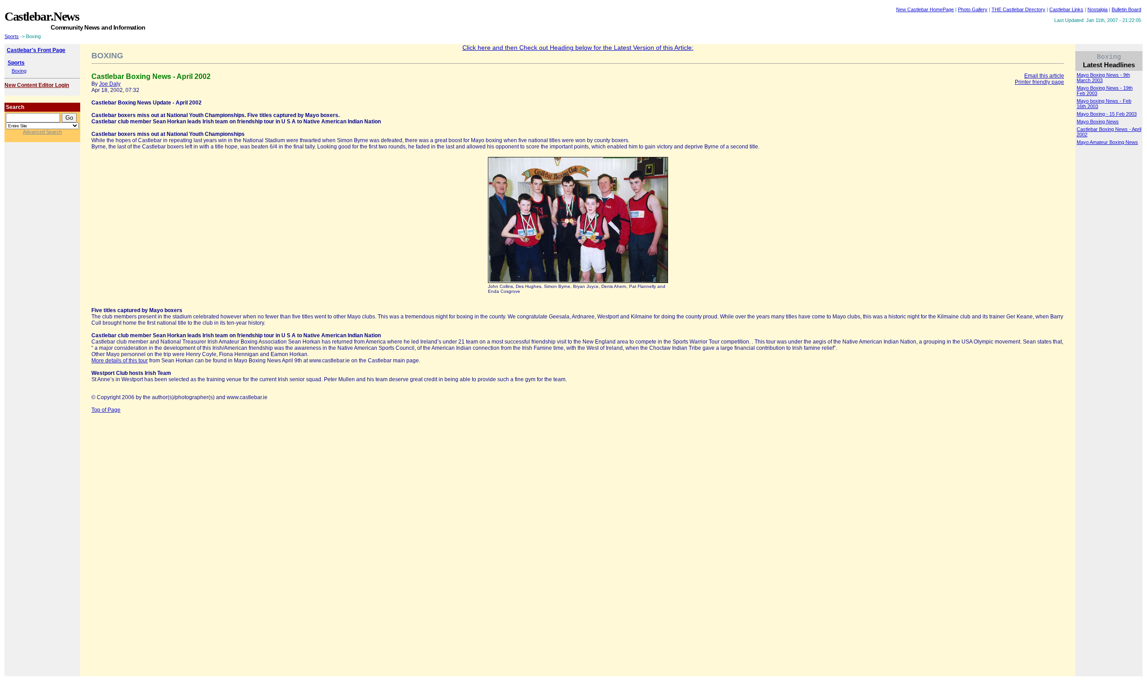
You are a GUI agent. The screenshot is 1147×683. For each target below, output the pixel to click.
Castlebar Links (1066, 9)
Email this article (1044, 76)
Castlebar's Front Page (36, 50)
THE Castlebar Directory (1018, 9)
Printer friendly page (1039, 82)
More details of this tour (119, 360)
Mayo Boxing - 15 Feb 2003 (1107, 114)
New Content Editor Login (36, 85)
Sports (11, 36)
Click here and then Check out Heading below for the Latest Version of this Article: (578, 47)
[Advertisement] (378, 20)
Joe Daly (110, 84)
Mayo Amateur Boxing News (1107, 142)
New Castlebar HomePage (925, 9)
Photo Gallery (972, 9)
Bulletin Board (1126, 9)
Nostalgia (1097, 9)
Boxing (19, 71)
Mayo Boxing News (1098, 121)
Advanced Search (42, 132)
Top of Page (106, 410)
